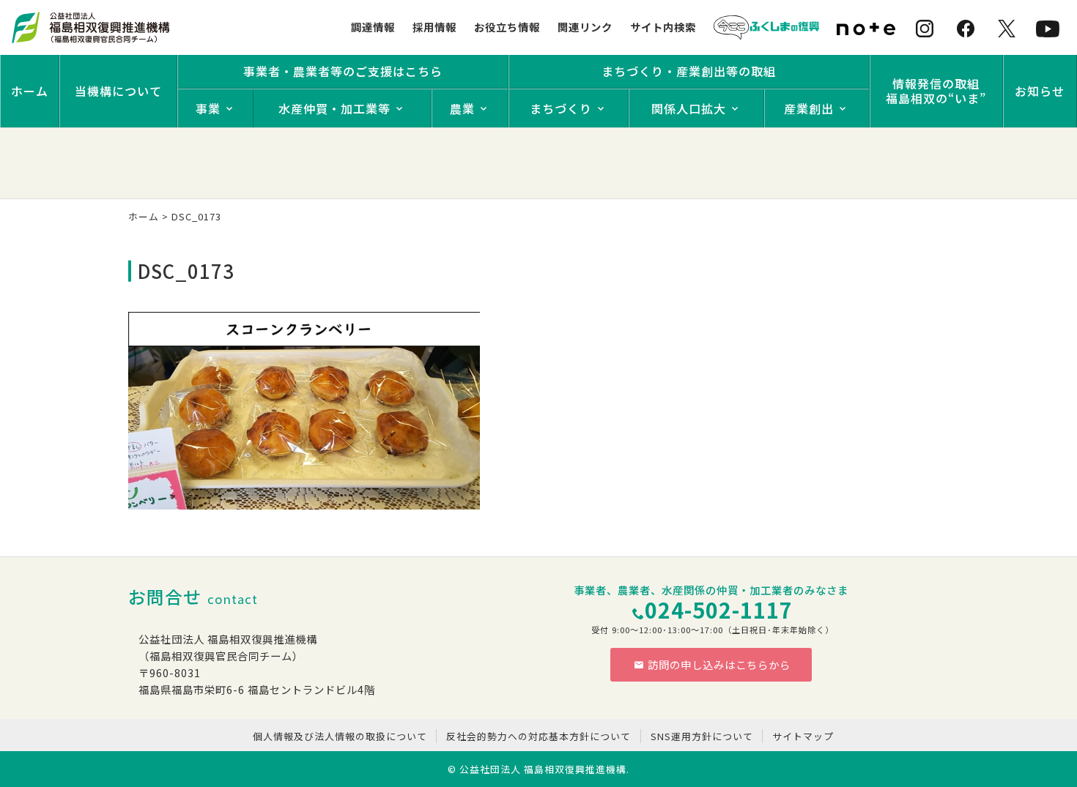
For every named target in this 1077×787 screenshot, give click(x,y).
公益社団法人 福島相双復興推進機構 (542, 769)
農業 (462, 108)
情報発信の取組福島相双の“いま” (936, 91)
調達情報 (373, 26)
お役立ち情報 (507, 26)
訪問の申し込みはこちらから (719, 664)
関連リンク (585, 26)
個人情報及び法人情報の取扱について (340, 736)
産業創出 (809, 108)
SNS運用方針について (702, 736)
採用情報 (434, 26)
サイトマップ (803, 736)
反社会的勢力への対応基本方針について (538, 736)
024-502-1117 (719, 609)
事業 (208, 108)
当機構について (118, 91)
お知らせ (1040, 91)
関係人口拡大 (688, 108)
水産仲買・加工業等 (334, 108)
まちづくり (561, 108)
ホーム (29, 91)
